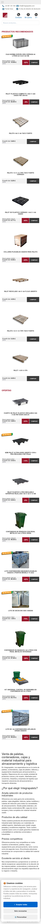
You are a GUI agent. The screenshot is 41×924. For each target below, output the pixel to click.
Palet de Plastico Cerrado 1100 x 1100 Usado (20, 213)
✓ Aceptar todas (20, 904)
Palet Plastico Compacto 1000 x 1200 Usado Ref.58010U (20, 94)
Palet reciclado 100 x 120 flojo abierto (20, 291)
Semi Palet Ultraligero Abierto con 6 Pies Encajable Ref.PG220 (20, 453)
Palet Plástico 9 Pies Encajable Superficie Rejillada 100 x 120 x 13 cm (20, 493)
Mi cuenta (28, 17)
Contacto (18, 17)
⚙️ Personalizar (21, 917)
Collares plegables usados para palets (20, 252)
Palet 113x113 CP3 (20, 370)
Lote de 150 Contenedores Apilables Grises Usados (20, 730)
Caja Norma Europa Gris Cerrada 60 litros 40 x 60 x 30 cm (20, 55)
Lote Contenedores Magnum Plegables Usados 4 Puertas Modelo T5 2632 (20, 572)
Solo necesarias (20, 911)
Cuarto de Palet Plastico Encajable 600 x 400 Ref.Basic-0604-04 (20, 414)
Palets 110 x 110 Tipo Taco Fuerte (20, 331)
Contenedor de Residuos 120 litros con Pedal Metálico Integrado (20, 651)
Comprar (34, 62)
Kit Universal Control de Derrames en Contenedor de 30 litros (20, 690)
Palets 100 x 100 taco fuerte (20, 133)
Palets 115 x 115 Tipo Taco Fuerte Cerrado (20, 173)
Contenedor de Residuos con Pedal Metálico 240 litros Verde (20, 532)
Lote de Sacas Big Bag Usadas (20, 611)
